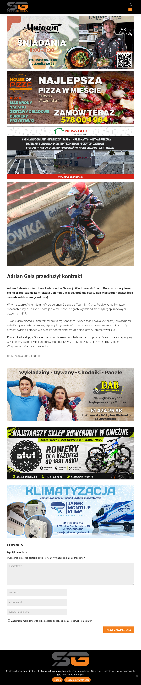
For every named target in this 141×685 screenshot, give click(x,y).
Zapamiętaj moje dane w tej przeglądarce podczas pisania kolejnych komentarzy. (51, 621)
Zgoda (57, 679)
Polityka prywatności (77, 679)
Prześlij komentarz (118, 630)
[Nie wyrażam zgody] (136, 676)
